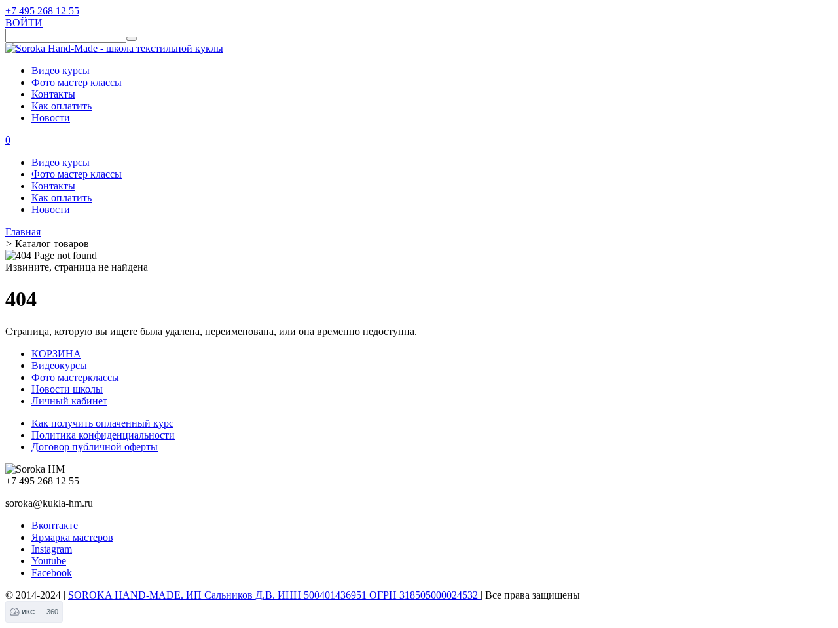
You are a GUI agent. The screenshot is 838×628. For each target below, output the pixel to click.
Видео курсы (60, 70)
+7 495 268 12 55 (42, 10)
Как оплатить (61, 105)
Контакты (53, 94)
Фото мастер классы (76, 82)
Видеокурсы (59, 365)
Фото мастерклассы (75, 377)
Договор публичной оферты (94, 446)
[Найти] (131, 39)
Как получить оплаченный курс (102, 423)
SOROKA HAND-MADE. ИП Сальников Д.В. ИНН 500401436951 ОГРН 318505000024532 (274, 594)
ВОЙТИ (24, 22)
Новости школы (67, 389)
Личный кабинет (69, 400)
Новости (50, 117)
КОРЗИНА (56, 353)
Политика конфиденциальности (103, 435)
